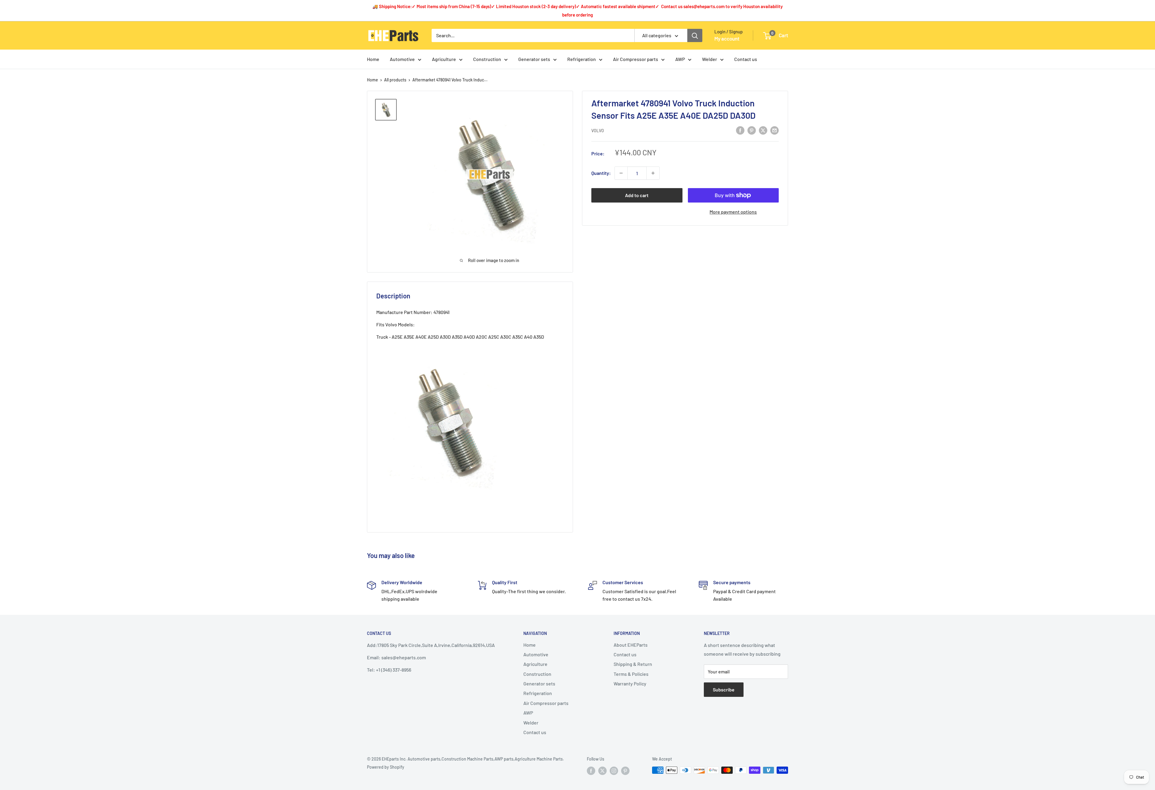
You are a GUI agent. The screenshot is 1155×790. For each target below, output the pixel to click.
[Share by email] (774, 130)
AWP (680, 59)
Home (373, 59)
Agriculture (444, 59)
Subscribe (724, 689)
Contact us (745, 59)
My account (726, 38)
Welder (709, 59)
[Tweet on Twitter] (763, 130)
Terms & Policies (631, 674)
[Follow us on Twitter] (602, 771)
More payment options (733, 212)
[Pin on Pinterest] (751, 130)
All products (395, 79)
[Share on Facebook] (740, 130)
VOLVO (597, 130)
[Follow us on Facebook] (591, 771)
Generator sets (534, 59)
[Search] (694, 35)
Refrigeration (581, 59)
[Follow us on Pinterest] (625, 771)
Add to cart (636, 195)
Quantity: (601, 173)
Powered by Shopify (385, 767)
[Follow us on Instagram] (614, 771)
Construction (487, 59)
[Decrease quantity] (621, 173)
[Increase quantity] (653, 173)
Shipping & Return (633, 664)
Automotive (402, 59)
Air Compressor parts (635, 59)
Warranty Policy (630, 683)
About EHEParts (631, 645)
